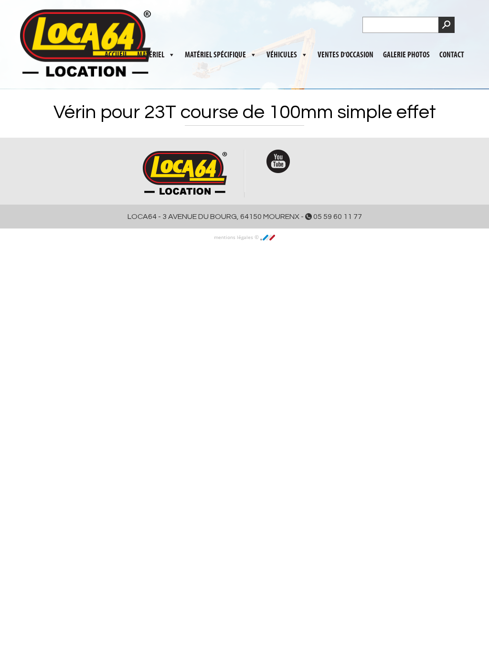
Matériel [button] (150, 55)
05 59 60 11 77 (337, 216)
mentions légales (234, 237)
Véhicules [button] (281, 55)
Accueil (116, 55)
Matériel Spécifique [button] (215, 55)
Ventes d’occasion (345, 55)
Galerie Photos (406, 55)
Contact (451, 55)
